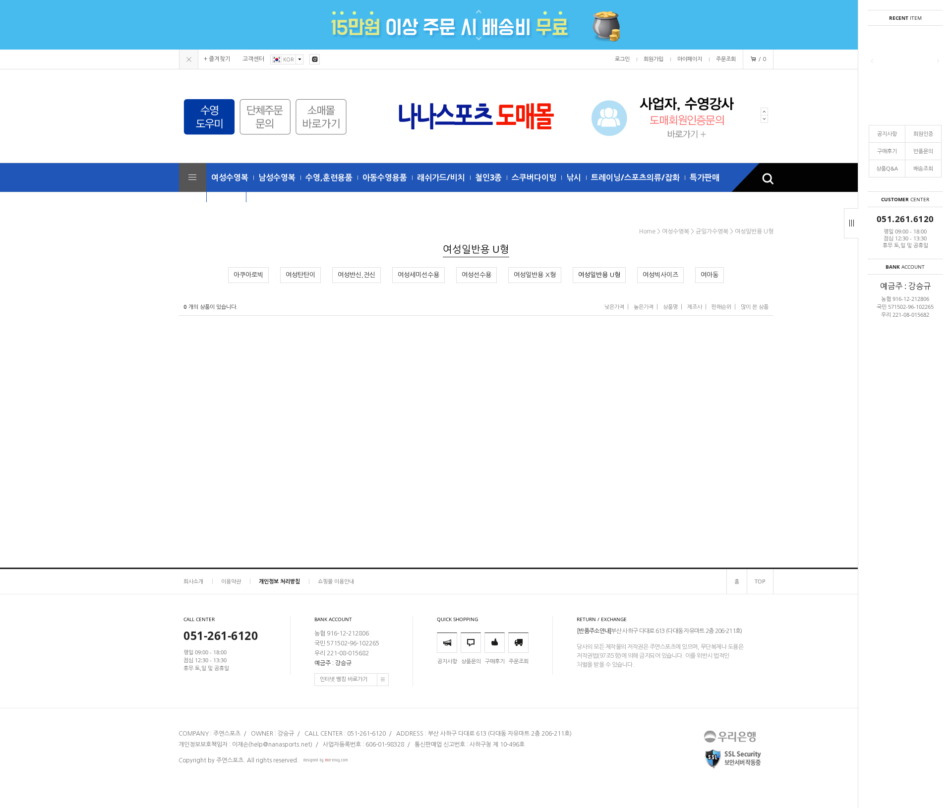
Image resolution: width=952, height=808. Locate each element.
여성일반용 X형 (535, 275)
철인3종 (488, 177)
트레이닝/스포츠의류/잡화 (635, 177)
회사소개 (193, 581)
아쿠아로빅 (248, 275)
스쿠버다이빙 (534, 177)
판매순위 (721, 307)
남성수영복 (277, 177)
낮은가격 (614, 307)
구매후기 (887, 151)
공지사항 (887, 133)
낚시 (573, 177)
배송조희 (923, 168)
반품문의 (923, 151)
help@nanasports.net (280, 745)
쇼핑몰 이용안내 (336, 581)
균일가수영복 (712, 231)
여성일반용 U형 (754, 231)
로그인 (622, 59)
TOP (760, 581)
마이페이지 (689, 59)
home (647, 231)
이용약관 (231, 581)
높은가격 (644, 307)
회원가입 (653, 59)
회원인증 (923, 133)
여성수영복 (229, 177)
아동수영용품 (384, 177)
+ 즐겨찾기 (217, 59)
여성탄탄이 (300, 275)
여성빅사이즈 (660, 275)
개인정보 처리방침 (279, 581)
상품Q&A (887, 168)
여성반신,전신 (356, 275)
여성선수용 (476, 275)
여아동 (709, 275)
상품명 (670, 307)
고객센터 (253, 59)
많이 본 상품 (755, 307)
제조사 (694, 307)
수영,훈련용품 (329, 177)
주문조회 (726, 59)
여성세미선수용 (418, 275)
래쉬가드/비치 (441, 177)
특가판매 (704, 177)
